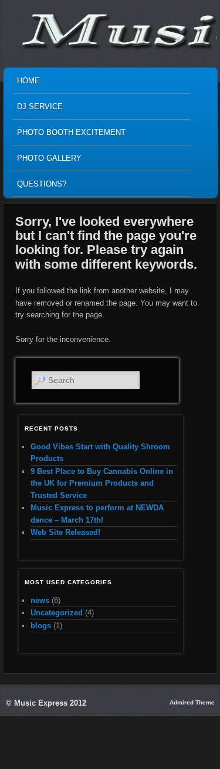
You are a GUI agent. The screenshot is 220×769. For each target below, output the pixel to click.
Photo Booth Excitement (71, 132)
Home (28, 80)
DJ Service (40, 106)
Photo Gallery (49, 158)
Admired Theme (192, 702)
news (40, 600)
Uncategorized (57, 612)
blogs (41, 625)
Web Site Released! (65, 532)
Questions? (41, 183)
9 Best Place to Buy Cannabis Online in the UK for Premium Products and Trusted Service (102, 483)
